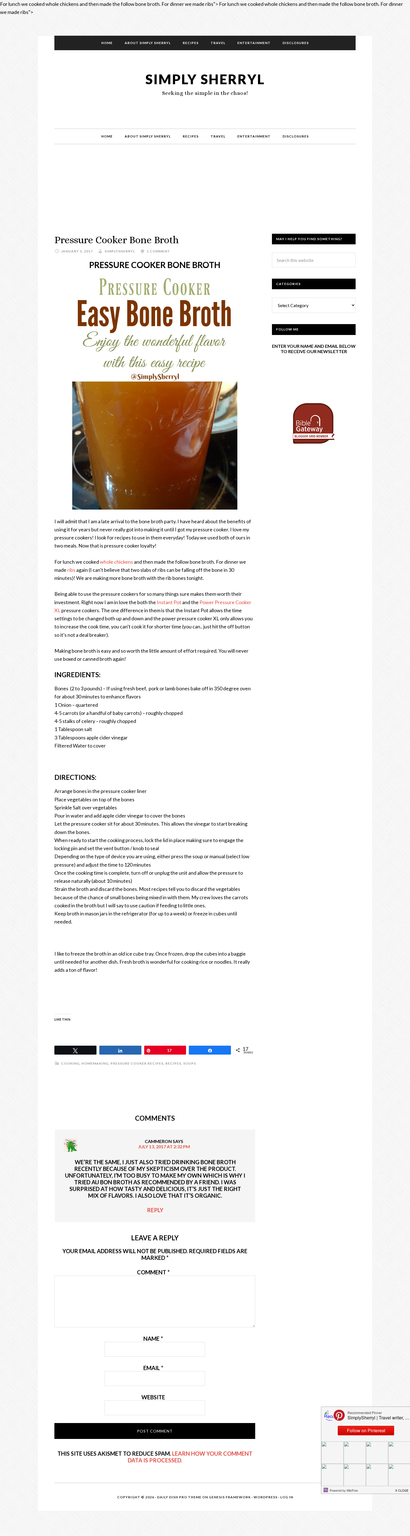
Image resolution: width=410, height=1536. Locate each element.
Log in (286, 1497)
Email (153, 1367)
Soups (189, 1063)
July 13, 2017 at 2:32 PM (164, 1146)
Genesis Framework (230, 1497)
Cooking (70, 1063)
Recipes (173, 1063)
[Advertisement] (205, 195)
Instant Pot (169, 602)
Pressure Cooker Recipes (136, 1063)
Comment (153, 1272)
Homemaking (94, 1063)
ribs (71, 570)
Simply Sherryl (205, 79)
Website (153, 1397)
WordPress (266, 1497)
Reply (155, 1210)
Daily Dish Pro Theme (179, 1497)
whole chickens (116, 562)
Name (153, 1338)
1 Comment (158, 251)
